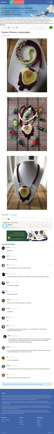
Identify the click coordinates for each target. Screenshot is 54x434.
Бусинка (3, 2)
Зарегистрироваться (19, 2)
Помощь (38, 424)
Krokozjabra (14, 214)
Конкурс (10, 224)
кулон (12, 217)
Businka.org (4, 432)
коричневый (22, 217)
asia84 (7, 317)
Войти (11, 2)
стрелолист (8, 299)
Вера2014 (8, 347)
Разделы (21, 421)
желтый (27, 217)
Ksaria (7, 264)
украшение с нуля (20, 12)
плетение (18, 217)
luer (7, 290)
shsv (7, 356)
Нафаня (7, 256)
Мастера (21, 422)
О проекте (39, 419)
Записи (20, 419)
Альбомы (14, 27)
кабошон (33, 217)
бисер (15, 217)
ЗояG (7, 374)
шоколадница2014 (6, 217)
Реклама (38, 422)
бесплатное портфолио (22, 10)
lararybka (8, 365)
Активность (21, 424)
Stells (7, 273)
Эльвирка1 (8, 308)
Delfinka (7, 282)
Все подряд (6, 27)
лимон (30, 217)
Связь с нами (39, 425)
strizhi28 (8, 247)
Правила (38, 421)
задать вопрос (32, 12)
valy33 (7, 325)
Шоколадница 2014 (6, 35)
